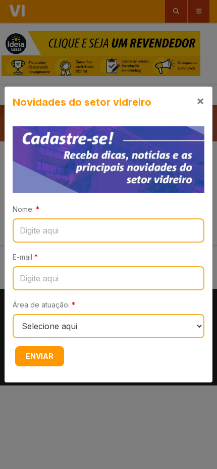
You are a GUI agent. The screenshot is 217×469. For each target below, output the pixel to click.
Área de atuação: (44, 304)
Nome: (26, 209)
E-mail (25, 257)
